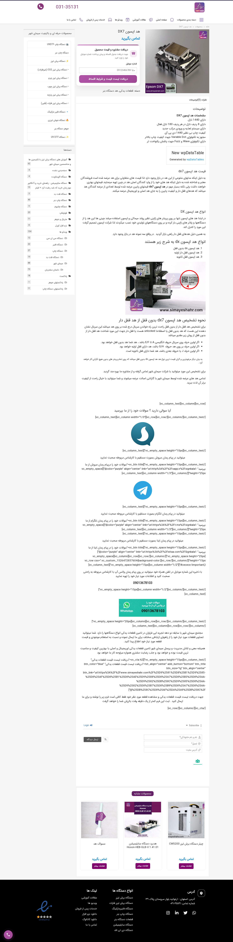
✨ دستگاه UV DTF (60, 137)
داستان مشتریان (52, 270)
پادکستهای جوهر (56, 282)
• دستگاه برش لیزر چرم (58, 78)
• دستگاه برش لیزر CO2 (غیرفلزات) (53, 69)
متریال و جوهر (60, 219)
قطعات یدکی (126, 91)
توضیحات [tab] (193, 100)
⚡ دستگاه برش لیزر (60, 61)
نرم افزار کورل (61, 225)
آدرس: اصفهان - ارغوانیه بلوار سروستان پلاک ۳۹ (170, 899)
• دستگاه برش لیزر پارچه (58, 95)
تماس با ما (71, 20)
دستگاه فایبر (58, 244)
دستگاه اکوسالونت (59, 177)
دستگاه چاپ (57, 251)
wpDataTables (195, 160)
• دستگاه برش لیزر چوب (58, 86)
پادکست (63, 276)
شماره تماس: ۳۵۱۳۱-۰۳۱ (182, 903)
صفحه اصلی (161, 20)
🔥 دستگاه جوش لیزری (58, 120)
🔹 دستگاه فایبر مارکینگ (58, 112)
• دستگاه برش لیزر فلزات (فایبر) (55, 103)
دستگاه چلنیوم (61, 206)
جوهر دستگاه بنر (61, 128)
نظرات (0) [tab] (202, 100)
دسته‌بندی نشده (59, 170)
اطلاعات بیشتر (186, 866)
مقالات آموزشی (139, 20)
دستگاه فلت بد (60, 194)
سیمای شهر (58, 263)
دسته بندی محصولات (186, 20)
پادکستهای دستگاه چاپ (53, 289)
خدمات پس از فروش (95, 20)
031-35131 (67, 7)
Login (87, 725)
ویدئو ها (119, 20)
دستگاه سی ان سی (54, 238)
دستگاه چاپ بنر (62, 53)
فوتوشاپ (63, 213)
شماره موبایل (131, 63)
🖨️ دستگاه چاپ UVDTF (58, 44)
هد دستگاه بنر (110, 91)
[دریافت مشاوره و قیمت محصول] (8, 934)
